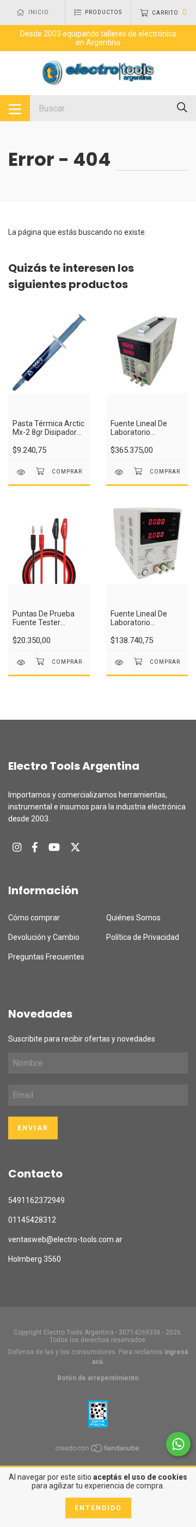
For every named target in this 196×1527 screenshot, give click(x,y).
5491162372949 (36, 1200)
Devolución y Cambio (43, 937)
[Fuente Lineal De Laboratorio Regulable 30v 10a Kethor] (119, 472)
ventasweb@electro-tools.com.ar (65, 1239)
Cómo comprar (34, 917)
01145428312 (32, 1220)
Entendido (98, 1508)
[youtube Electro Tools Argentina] (54, 847)
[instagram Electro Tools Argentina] (17, 847)
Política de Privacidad (142, 937)
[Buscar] (182, 107)
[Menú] (15, 108)
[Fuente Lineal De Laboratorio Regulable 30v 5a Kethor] (119, 662)
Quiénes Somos (133, 917)
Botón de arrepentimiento (98, 1378)
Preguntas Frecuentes (46, 956)
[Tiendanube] (98, 1450)
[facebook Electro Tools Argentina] (34, 847)
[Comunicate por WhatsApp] (178, 1444)
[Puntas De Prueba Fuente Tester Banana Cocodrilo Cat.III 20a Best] (21, 662)
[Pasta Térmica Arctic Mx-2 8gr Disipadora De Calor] (21, 472)
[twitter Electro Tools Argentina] (75, 847)
